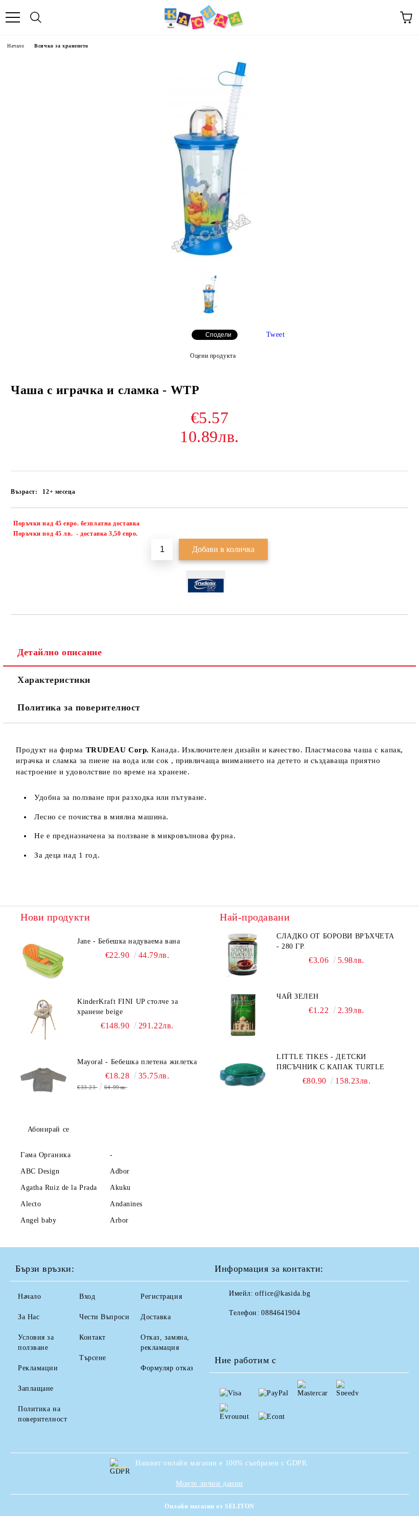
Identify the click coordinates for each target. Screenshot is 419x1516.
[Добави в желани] (393, 525)
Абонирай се (48, 1129)
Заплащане (36, 1388)
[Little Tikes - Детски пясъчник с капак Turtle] (243, 1075)
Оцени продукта (213, 355)
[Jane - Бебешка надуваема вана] (43, 959)
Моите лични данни (209, 1483)
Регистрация (161, 1296)
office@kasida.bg (282, 1293)
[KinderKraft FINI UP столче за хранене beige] (43, 1020)
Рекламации (38, 1368)
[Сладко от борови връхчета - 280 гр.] (243, 954)
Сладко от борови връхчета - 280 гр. (335, 941)
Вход (87, 1296)
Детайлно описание (59, 652)
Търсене (92, 1358)
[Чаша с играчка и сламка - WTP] (209, 259)
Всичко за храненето (61, 46)
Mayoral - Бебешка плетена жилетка (137, 1062)
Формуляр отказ (167, 1368)
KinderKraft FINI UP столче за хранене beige (127, 1007)
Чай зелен (297, 996)
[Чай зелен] (243, 1015)
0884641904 (280, 1313)
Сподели (218, 334)
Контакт (92, 1337)
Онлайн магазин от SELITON (209, 1506)
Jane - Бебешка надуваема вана (128, 941)
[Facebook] (228, 1333)
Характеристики (53, 680)
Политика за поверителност (79, 707)
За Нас (28, 1317)
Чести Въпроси (104, 1317)
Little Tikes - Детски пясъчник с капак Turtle (330, 1062)
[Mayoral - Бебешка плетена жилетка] (43, 1080)
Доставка (156, 1317)
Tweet (275, 334)
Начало (15, 46)
